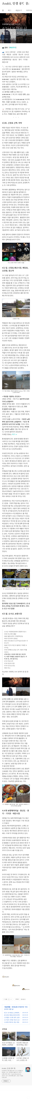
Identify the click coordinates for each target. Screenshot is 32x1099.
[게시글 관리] (11, 999)
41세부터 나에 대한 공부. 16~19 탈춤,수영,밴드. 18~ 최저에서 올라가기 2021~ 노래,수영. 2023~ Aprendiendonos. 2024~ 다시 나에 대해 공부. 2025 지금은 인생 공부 (12, 1074)
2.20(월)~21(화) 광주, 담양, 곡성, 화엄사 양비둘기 (12, 1018)
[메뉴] (28, 3)
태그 (9, 10)
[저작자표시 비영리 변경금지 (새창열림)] (23, 999)
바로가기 (13, 47)
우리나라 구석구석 (18, 1007)
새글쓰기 (18, 10)
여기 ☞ (14, 434)
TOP (28, 1097)
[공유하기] (9, 999)
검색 (24, 3)
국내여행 (7, 1007)
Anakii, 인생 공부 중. (15, 3)
